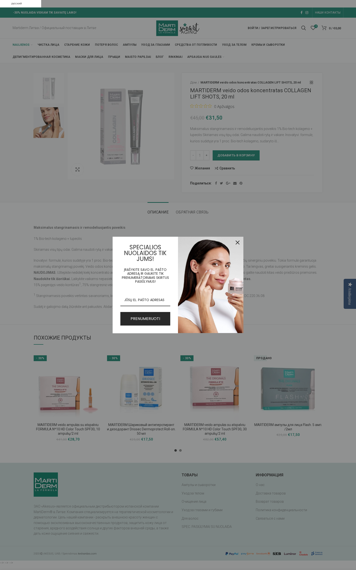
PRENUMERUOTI (145, 318)
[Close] (237, 242)
